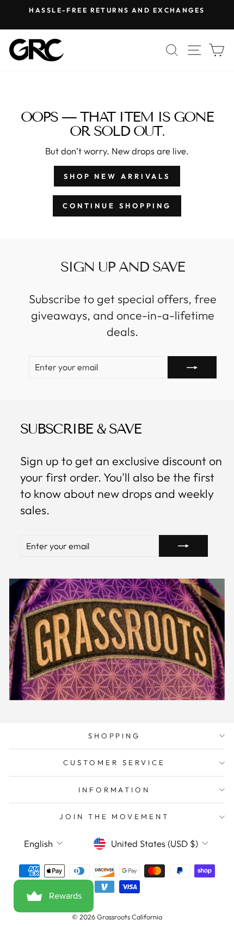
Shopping (114, 735)
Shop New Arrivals (117, 176)
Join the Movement (114, 816)
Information (114, 789)
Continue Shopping (117, 205)
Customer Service (114, 762)
